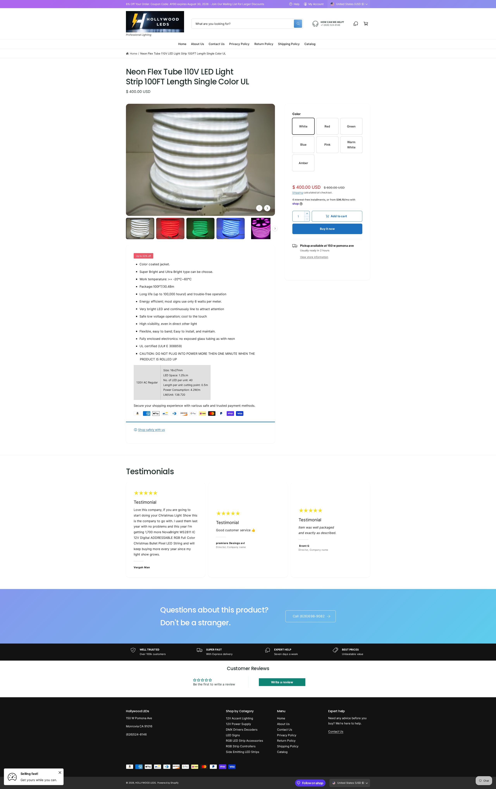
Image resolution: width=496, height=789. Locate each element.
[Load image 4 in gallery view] (230, 228)
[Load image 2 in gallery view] (170, 228)
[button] (366, 24)
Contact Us (284, 729)
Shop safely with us (151, 430)
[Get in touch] (356, 24)
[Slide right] (267, 208)
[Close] (60, 772)
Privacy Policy (286, 735)
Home (133, 53)
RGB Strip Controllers (241, 746)
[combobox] (247, 24)
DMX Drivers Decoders (241, 729)
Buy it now (327, 229)
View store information (314, 257)
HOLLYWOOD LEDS (145, 782)
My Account (316, 4)
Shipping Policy (287, 746)
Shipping (297, 192)
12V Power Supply (238, 724)
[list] (248, 529)
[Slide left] (259, 208)
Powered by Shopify (167, 782)
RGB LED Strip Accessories (244, 740)
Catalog (282, 752)
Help (297, 4)
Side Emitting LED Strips (242, 752)
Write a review (282, 682)
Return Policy (286, 740)
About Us (283, 724)
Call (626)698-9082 (309, 616)
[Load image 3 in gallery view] (200, 228)
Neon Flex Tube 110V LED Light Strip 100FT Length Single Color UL (183, 53)
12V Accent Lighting (239, 718)
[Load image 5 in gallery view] (261, 228)
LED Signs (233, 735)
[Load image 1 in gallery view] (140, 228)
